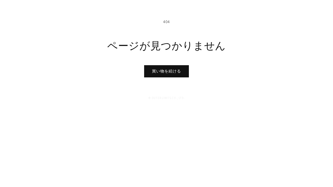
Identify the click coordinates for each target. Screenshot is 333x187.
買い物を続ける (166, 71)
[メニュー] (320, 11)
